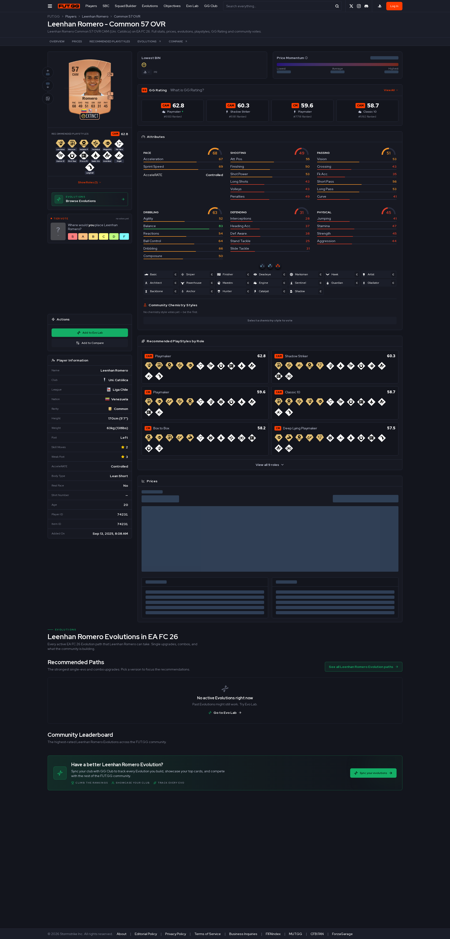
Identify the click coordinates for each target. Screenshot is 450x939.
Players (91, 6)
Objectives (172, 6)
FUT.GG (54, 16)
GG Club (211, 6)
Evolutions (150, 6)
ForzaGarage (342, 934)
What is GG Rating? (187, 90)
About (121, 934)
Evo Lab (192, 6)
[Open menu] (50, 6)
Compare (176, 41)
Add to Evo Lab (92, 333)
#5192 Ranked (367, 116)
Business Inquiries (243, 934)
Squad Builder (125, 6)
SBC (106, 6)
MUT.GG (295, 934)
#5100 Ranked (173, 116)
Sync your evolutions (373, 773)
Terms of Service (207, 934)
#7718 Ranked (302, 116)
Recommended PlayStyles (110, 41)
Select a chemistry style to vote (270, 320)
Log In (394, 6)
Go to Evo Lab (225, 713)
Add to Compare (93, 343)
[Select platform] (379, 6)
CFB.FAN (317, 934)
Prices (77, 41)
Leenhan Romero (95, 16)
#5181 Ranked (237, 116)
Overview (56, 41)
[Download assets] (47, 98)
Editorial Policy (146, 934)
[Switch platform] (147, 72)
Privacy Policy (175, 934)
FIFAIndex (273, 934)
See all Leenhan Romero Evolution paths (361, 667)
